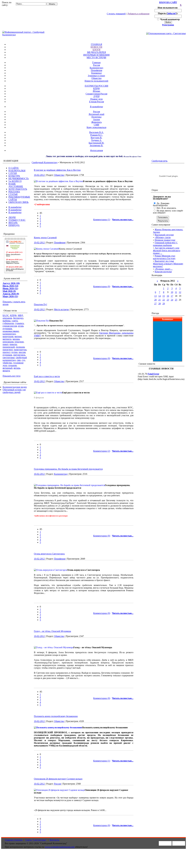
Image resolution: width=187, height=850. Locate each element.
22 (163, 300)
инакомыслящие (11, 331)
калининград (9, 334)
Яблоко (96, 91)
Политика (96, 117)
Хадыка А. (96, 140)
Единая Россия (96, 101)
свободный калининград (15, 358)
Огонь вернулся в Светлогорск (49, 553)
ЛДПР (96, 96)
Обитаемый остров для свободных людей (14, 391)
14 (159, 296)
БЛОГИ (96, 49)
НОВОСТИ (96, 47)
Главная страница (13, 840)
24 (172, 300)
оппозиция (8, 341)
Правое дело (96, 99)
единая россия (10, 326)
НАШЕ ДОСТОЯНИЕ (15, 185)
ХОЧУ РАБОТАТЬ (17, 189)
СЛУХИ (12, 173)
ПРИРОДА (14, 225)
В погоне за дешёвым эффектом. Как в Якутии (57, 170)
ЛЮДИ (12, 217)
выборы (7, 320)
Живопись (96, 122)
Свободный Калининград (44, 162)
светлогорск (19, 355)
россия (22, 352)
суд (23, 360)
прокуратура (20, 349)
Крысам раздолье (163, 271)
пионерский (9, 347)
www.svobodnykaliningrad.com (60, 847)
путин (14, 352)
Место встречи (61, 309)
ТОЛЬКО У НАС (17, 220)
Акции (96, 119)
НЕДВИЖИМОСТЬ (18, 178)
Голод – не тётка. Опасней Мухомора (52, 631)
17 (172, 296)
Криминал (96, 73)
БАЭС (6, 315)
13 (155, 296)
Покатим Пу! (40, 304)
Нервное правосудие (165, 240)
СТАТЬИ (13, 194)
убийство (7, 363)
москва (16, 339)
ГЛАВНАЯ (96, 44)
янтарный (7, 368)
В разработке (96, 106)
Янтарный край (96, 114)
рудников (7, 355)
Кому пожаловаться (96, 127)
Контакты (54, 840)
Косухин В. (96, 137)
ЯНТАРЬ (13, 222)
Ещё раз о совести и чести (47, 376)
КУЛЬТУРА (14, 176)
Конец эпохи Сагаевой (45, 237)
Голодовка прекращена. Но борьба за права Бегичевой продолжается (68, 469)
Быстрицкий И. (96, 143)
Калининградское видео (15, 387)
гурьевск (19, 323)
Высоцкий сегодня (164, 235)
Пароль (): (168, 13)
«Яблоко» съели (163, 237)
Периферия (96, 70)
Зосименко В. (96, 145)
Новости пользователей (96, 81)
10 (172, 292)
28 (159, 303)
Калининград (96, 67)
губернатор (8, 323)
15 (163, 296)
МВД (20, 315)
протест (6, 352)
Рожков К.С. (96, 135)
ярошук (6, 370)
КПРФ (96, 88)
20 (155, 300)
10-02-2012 (39, 175)
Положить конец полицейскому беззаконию (56, 716)
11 (176, 292)
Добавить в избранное (138, 13)
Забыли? (171, 13)
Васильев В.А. (96, 132)
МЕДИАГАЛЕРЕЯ (96, 52)
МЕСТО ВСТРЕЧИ (96, 57)
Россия (96, 65)
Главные (96, 62)
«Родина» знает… (164, 269)
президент (8, 349)
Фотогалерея (96, 150)
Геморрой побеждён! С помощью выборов (165, 244)
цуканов (12, 365)
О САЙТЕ (13, 168)
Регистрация (168, 25)
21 (159, 300)
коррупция (8, 336)
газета (15, 320)
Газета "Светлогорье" (36, 840)
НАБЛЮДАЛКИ (16, 170)
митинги (7, 339)
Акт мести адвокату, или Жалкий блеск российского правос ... (166, 250)
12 (180, 292)
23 (168, 300)
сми (19, 360)
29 (163, 303)
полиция (20, 347)
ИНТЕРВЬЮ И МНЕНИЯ (96, 55)
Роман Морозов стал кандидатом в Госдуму (164, 257)
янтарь (17, 368)
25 (176, 300)
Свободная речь (159, 161)
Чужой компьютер (170, 19)
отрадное (19, 341)
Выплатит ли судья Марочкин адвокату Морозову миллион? (168, 264)
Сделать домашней (116, 13)
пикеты (13, 344)
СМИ (96, 124)
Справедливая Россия (96, 93)
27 (155, 303)
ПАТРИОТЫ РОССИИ (96, 86)
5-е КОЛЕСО (15, 181)
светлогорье (9, 357)
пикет (5, 344)
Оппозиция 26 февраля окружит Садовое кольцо (58, 779)
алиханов (7, 318)
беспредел (18, 318)
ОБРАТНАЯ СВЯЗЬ (18, 202)
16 (168, 296)
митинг (18, 336)
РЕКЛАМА (14, 191)
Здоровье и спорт (96, 75)
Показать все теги (11, 376)
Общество (96, 78)
